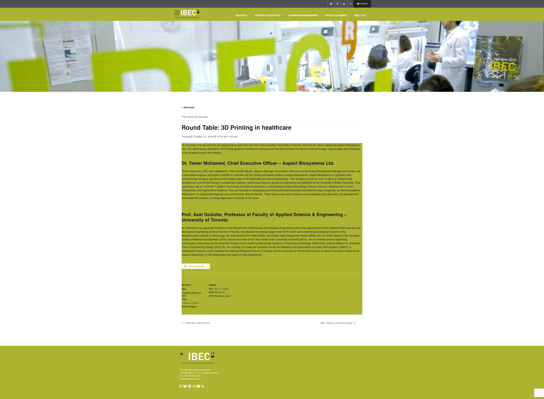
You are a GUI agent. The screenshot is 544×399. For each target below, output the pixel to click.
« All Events (188, 107)
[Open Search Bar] (350, 3)
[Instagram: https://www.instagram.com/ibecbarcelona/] (194, 386)
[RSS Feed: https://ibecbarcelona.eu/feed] (202, 386)
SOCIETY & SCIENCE (335, 15)
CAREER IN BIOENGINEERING (302, 15)
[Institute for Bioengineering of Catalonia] (186, 14)
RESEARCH (241, 15)
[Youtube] (198, 386)
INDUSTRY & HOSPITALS (267, 15)
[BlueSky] (185, 386)
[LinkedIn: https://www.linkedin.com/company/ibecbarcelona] (189, 386)
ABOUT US (359, 15)
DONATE (364, 4)
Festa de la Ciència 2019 (197, 323)
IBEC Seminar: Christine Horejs (336, 323)
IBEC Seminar (188, 310)
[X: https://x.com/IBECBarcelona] (180, 386)
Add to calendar (196, 266)
